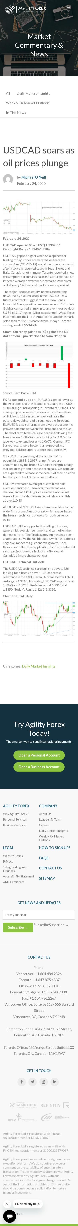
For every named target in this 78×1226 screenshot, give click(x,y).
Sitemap (47, 878)
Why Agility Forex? (16, 814)
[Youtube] (43, 1082)
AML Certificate (13, 882)
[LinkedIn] (54, 1082)
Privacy (8, 861)
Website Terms (13, 856)
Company (48, 806)
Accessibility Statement (18, 876)
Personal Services (15, 819)
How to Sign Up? (54, 848)
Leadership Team (50, 819)
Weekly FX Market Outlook (27, 103)
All (8, 93)
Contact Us (50, 868)
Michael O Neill (33, 177)
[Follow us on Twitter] (32, 1082)
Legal (8, 848)
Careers (44, 825)
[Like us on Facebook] (21, 1082)
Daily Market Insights (33, 93)
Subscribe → (18, 927)
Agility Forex (16, 806)
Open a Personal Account (39, 755)
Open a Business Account (39, 767)
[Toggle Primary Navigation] (68, 8)
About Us (45, 814)
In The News (16, 112)
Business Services (15, 825)
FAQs (43, 858)
